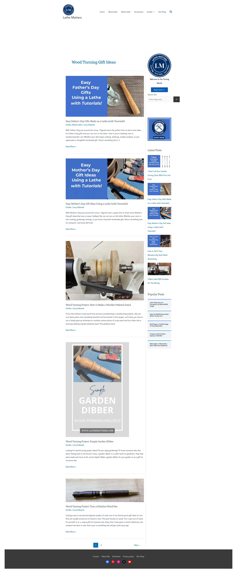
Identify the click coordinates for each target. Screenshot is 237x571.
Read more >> (159, 89)
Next (137, 545)
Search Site (152, 94)
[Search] (176, 99)
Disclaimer (116, 556)
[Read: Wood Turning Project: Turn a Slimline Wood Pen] (105, 490)
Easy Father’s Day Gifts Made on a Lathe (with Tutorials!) (95, 121)
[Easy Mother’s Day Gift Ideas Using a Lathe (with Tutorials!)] (159, 213)
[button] (171, 12)
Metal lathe (125, 11)
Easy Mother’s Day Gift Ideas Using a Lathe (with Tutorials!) (97, 204)
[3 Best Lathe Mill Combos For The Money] (159, 269)
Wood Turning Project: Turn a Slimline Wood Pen (91, 506)
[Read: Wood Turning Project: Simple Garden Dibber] (97, 389)
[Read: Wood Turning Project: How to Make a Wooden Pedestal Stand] (105, 270)
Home (102, 11)
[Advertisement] (118, 38)
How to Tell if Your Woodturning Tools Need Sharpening (157, 255)
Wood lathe (112, 11)
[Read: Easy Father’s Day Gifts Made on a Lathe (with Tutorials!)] (105, 96)
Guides (149, 11)
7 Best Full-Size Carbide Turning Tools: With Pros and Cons (159, 175)
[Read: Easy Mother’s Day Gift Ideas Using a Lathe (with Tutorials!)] (105, 178)
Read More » (71, 146)
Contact (96, 556)
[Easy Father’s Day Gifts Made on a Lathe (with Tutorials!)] (159, 189)
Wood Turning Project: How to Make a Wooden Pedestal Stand (98, 305)
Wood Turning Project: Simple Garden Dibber (89, 441)
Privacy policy (128, 556)
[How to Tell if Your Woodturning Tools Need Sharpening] (159, 241)
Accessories (138, 11)
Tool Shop (162, 11)
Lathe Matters (72, 17)
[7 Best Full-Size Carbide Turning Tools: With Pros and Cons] (159, 161)
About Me (106, 556)
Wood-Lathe (77, 124)
